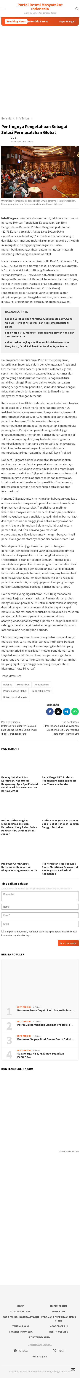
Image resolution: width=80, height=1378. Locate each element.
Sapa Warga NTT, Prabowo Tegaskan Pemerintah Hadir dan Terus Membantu (59, 781)
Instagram (42, 1356)
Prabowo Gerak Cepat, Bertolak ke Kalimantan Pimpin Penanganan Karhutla (19, 867)
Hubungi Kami (58, 1306)
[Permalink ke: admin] (5, 139)
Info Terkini (24, 1007)
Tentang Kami (20, 1326)
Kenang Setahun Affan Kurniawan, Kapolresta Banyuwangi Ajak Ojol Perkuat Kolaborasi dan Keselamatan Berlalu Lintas (39, 322)
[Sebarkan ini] (50, 711)
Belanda (7, 684)
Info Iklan (58, 1311)
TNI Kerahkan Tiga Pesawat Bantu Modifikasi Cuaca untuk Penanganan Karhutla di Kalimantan (60, 868)
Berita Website (58, 1331)
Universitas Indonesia (15, 697)
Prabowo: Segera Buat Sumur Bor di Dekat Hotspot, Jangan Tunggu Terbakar (60, 824)
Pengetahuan (42, 684)
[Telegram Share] (66, 711)
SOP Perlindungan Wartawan (21, 1317)
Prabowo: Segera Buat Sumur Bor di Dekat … (46, 1039)
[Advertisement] (40, 67)
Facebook (23, 1351)
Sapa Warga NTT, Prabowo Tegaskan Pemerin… (40, 1055)
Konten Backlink (39, 1337)
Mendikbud (23, 684)
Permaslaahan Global (15, 691)
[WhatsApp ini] (75, 711)
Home (20, 1306)
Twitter (60, 1351)
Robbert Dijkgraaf (41, 691)
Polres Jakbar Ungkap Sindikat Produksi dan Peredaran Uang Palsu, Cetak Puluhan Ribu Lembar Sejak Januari (19, 827)
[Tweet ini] (58, 711)
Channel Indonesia (20, 1331)
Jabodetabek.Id (58, 1326)
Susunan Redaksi (20, 1311)
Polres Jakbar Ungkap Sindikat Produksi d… (45, 1024)
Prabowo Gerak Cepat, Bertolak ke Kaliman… (46, 1010)
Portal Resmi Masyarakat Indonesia (40, 6)
